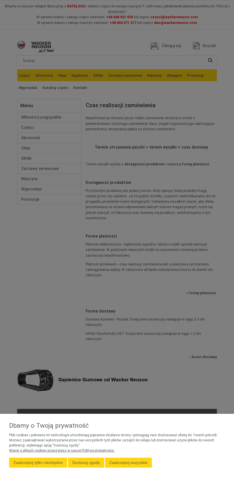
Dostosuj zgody (86, 462)
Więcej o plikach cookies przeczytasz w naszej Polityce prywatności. (62, 451)
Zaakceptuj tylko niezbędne (38, 462)
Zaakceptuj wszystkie (128, 462)
